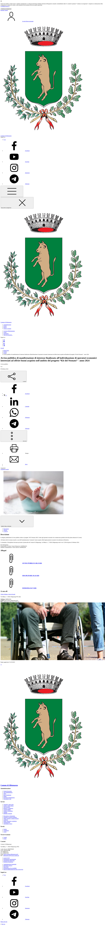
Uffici (4, 793)
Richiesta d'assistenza (8, 861)
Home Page (6, 350)
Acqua (4, 332)
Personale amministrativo (9, 797)
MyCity (3, 924)
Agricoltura (6, 333)
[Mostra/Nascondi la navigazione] (12, 191)
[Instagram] (4, 344)
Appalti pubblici (7, 809)
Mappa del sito (4, 921)
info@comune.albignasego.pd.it (11, 854)
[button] (7, 324)
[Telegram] (4, 345)
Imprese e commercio (8, 808)
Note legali (5, 866)
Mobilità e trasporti (7, 813)
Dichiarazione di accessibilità (9, 868)
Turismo (5, 812)
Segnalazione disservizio (8, 860)
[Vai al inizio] (1, 664)
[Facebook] (4, 340)
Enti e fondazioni (7, 795)
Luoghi (5, 837)
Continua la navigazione (6, 8)
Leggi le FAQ (6, 858)
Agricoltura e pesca (7, 823)
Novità (4, 351)
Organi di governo (7, 791)
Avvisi (4, 353)
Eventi (4, 838)
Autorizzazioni (6, 822)
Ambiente (5, 819)
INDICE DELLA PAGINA (6, 526)
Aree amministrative (7, 792)
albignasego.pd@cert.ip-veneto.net (11, 855)
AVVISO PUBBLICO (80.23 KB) (32, 563)
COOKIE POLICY (5, 6)
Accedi (2, 348)
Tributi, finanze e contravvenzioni (11, 818)
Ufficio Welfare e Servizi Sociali (8, 594)
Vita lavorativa (6, 807)
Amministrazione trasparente (9, 864)
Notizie (5, 829)
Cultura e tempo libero (8, 805)
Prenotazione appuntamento (9, 859)
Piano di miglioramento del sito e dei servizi (13, 869)
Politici (5, 796)
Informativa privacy (7, 865)
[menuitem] (16, 393)
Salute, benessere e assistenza (10, 821)
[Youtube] (4, 341)
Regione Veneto (4, 10)
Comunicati (6, 830)
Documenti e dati (7, 799)
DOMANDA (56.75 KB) (29, 588)
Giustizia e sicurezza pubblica (10, 817)
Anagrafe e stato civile (8, 804)
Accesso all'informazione (9, 331)
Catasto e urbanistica (8, 811)
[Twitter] (4, 342)
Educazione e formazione (9, 816)
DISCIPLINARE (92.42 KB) (30, 575)
